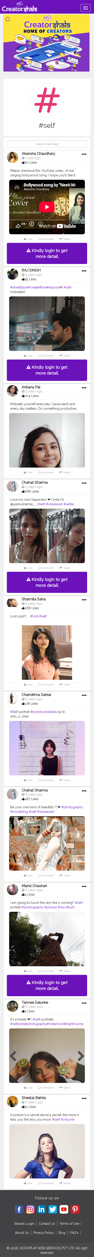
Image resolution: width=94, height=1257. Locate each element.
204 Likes (32, 396)
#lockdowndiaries (43, 712)
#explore (53, 287)
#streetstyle (19, 287)
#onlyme (67, 1119)
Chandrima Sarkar (36, 695)
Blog (61, 1233)
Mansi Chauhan (34, 886)
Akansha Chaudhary (38, 153)
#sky (61, 907)
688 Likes (32, 491)
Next (81, 1056)
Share (66, 239)
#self (67, 287)
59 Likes (31, 279)
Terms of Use (69, 1223)
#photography (72, 807)
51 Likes (30, 1107)
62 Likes (31, 162)
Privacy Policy (43, 1233)
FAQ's (74, 1233)
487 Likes (32, 799)
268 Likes (32, 608)
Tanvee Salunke (35, 1002)
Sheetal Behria (34, 1098)
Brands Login (24, 1223)
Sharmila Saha (34, 599)
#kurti (70, 907)
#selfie (69, 504)
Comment (47, 239)
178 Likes (31, 703)
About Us (22, 1233)
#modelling (19, 811)
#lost (34, 616)
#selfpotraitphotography (28, 1024)
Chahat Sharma (35, 482)
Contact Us (47, 1223)
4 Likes (30, 894)
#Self (14, 712)
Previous (13, 1056)
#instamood (56, 1024)
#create (33, 287)
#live (43, 287)
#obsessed (54, 504)
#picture (50, 907)
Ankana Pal (31, 387)
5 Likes (30, 1011)
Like (29, 239)
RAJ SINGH (31, 270)
